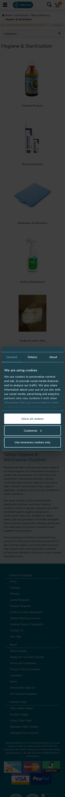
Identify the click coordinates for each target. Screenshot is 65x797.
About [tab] (53, 357)
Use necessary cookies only (32, 442)
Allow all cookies (32, 419)
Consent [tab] (11, 357)
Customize (30, 430)
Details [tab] (32, 357)
